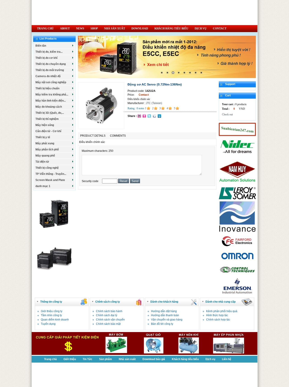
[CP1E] (54, 277)
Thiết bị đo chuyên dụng (50, 64)
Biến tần (40, 45)
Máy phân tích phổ (47, 149)
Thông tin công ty (51, 301)
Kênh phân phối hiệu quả (221, 311)
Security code (90, 181)
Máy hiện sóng (44, 125)
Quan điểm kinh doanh (55, 319)
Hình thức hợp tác (217, 315)
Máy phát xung (44, 143)
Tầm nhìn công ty (51, 315)
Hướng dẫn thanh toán (165, 315)
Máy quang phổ (45, 155)
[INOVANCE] (237, 231)
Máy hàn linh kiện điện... (50, 100)
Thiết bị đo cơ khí (46, 57)
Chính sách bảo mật (108, 323)
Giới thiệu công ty (51, 311)
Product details (92, 135)
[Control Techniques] (237, 274)
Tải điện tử (42, 161)
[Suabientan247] (237, 135)
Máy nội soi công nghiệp (50, 82)
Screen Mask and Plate (50, 180)
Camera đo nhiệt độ (48, 76)
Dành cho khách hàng (164, 301)
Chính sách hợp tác (218, 319)
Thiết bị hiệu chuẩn (47, 88)
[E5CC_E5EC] (54, 233)
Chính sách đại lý (106, 315)
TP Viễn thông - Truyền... (50, 174)
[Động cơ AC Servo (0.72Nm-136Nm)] (101, 128)
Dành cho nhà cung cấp (220, 301)
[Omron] (237, 260)
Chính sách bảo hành (109, 311)
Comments (118, 135)
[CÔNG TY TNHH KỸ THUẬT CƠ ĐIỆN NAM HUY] (237, 184)
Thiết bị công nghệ (47, 167)
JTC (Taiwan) (154, 103)
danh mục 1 (42, 186)
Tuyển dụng (48, 323)
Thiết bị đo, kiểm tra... (49, 51)
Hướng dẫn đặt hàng (164, 311)
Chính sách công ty (107, 301)
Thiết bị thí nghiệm (47, 119)
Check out (227, 114)
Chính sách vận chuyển (110, 319)
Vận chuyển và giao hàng (166, 319)
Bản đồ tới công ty (162, 323)
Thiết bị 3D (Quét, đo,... (49, 112)
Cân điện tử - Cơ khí (48, 131)
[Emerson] (237, 294)
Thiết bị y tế (42, 137)
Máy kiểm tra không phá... (51, 94)
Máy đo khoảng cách (48, 106)
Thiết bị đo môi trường (49, 70)
